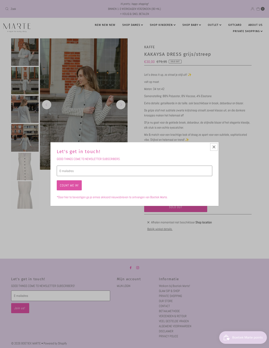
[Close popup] (214, 147)
